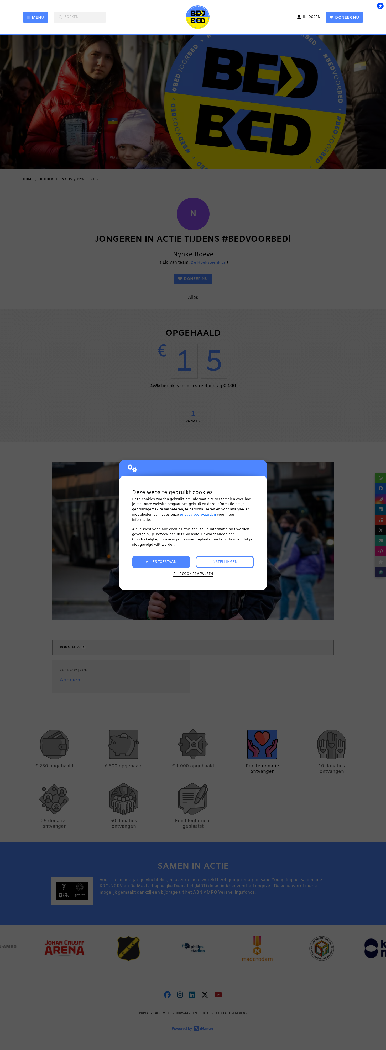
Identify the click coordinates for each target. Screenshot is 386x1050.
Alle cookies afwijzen (193, 574)
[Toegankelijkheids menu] (380, 6)
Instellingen (225, 562)
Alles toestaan (161, 562)
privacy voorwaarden (198, 514)
